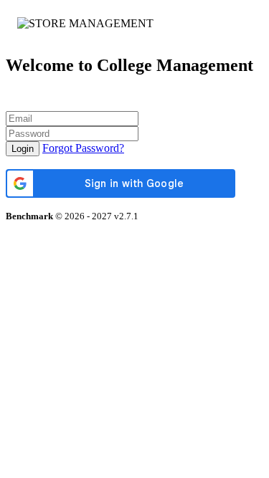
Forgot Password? (83, 148)
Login (22, 148)
